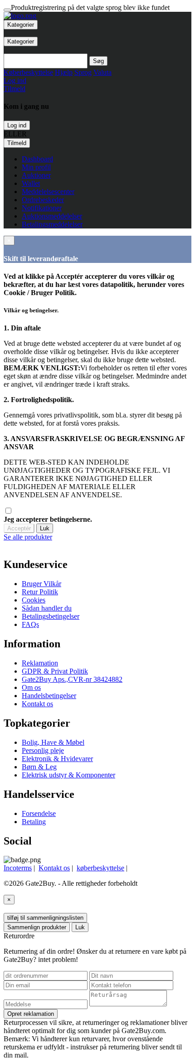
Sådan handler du (47, 608)
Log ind (16, 125)
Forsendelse (39, 813)
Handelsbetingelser (49, 695)
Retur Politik (40, 592)
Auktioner (36, 175)
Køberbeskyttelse (28, 72)
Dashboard (37, 159)
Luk (44, 528)
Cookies (33, 600)
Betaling (34, 821)
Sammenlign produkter (36, 927)
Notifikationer (42, 208)
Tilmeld (16, 143)
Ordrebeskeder (43, 200)
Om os (31, 687)
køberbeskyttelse (100, 868)
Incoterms (18, 868)
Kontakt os (37, 704)
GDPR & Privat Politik (55, 671)
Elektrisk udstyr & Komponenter (68, 775)
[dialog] (97, 537)
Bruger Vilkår (41, 583)
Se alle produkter (28, 537)
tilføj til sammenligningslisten (45, 917)
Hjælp (64, 72)
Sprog (83, 72)
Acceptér (19, 528)
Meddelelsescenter (48, 191)
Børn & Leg (39, 767)
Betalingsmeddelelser (52, 224)
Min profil (36, 167)
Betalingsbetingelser (50, 616)
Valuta (102, 72)
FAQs (30, 624)
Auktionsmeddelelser (52, 216)
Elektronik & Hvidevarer (57, 758)
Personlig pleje (43, 750)
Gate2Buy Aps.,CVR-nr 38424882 (72, 679)
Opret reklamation (30, 1013)
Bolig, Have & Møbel (53, 742)
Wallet (31, 183)
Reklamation (40, 663)
